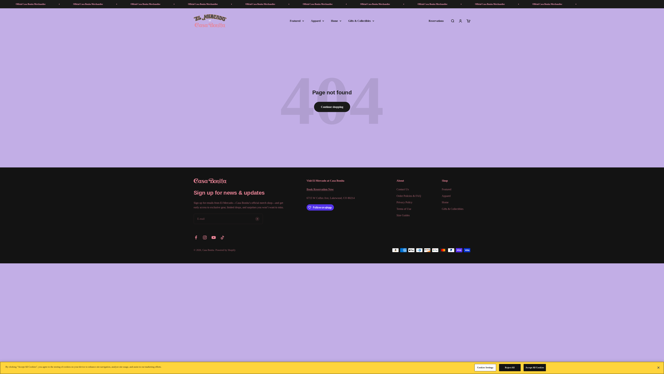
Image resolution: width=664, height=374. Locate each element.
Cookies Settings (485, 367)
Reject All (509, 367)
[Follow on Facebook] (196, 237)
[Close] (658, 367)
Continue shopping (332, 106)
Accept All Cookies (534, 367)
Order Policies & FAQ (408, 195)
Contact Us (402, 189)
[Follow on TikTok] (222, 237)
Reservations (436, 20)
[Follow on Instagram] (204, 237)
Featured (295, 20)
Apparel (316, 20)
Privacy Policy (404, 202)
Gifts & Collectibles (359, 20)
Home (334, 20)
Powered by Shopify (225, 250)
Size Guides (403, 215)
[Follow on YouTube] (213, 237)
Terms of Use (403, 208)
